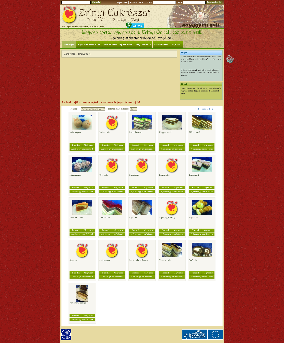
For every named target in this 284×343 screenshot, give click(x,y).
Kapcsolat (176, 44)
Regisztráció (122, 2)
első (199, 109)
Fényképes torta (143, 44)
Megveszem (88, 145)
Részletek (76, 145)
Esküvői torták (161, 44)
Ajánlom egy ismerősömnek (82, 149)
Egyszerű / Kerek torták (89, 44)
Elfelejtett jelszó (136, 2)
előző (204, 109)
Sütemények (68, 44)
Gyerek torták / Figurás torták (118, 44)
